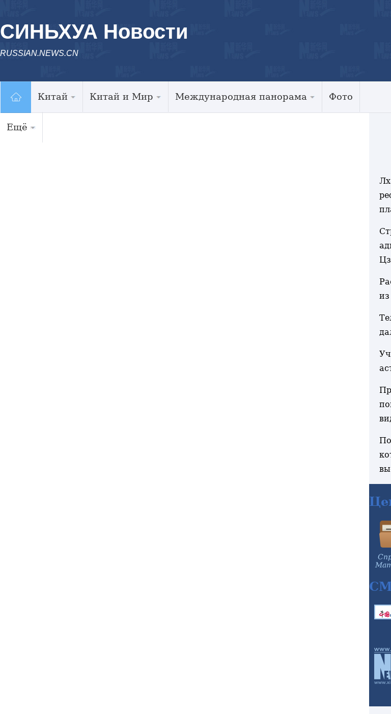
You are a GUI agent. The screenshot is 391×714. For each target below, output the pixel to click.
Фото (341, 96)
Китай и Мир (121, 96)
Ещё (17, 127)
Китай (53, 96)
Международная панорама (241, 96)
